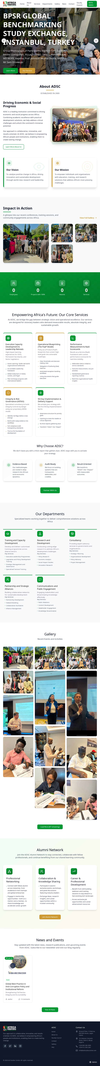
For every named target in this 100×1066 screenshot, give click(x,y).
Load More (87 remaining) (50, 827)
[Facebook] (5, 1046)
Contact (71, 4)
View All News (50, 1010)
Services (37, 4)
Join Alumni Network (50, 917)
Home (22, 4)
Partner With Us (50, 490)
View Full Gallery (87, 218)
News (64, 4)
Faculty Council (79, 4)
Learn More (10, 54)
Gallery (57, 4)
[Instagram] (20, 1046)
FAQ (53, 1047)
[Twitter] (10, 1046)
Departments (47, 4)
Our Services (27, 54)
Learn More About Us (13, 147)
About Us (29, 4)
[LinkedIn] (15, 1046)
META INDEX (91, 4)
